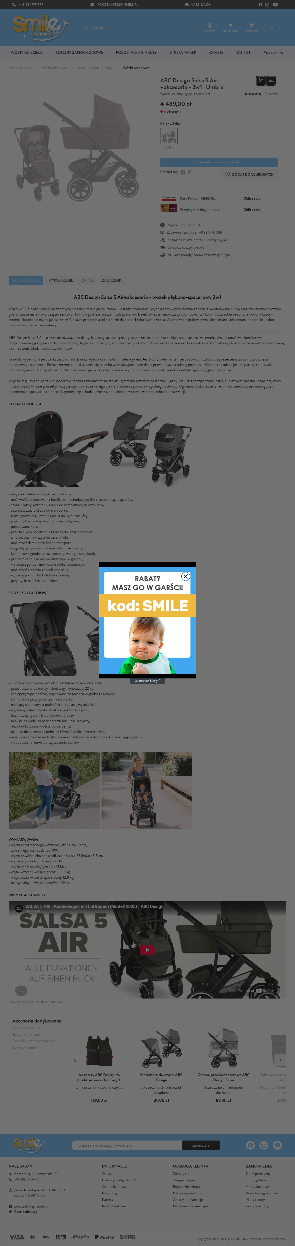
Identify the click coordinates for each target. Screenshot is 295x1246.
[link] (147, 620)
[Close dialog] (185, 576)
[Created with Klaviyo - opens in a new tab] (147, 681)
